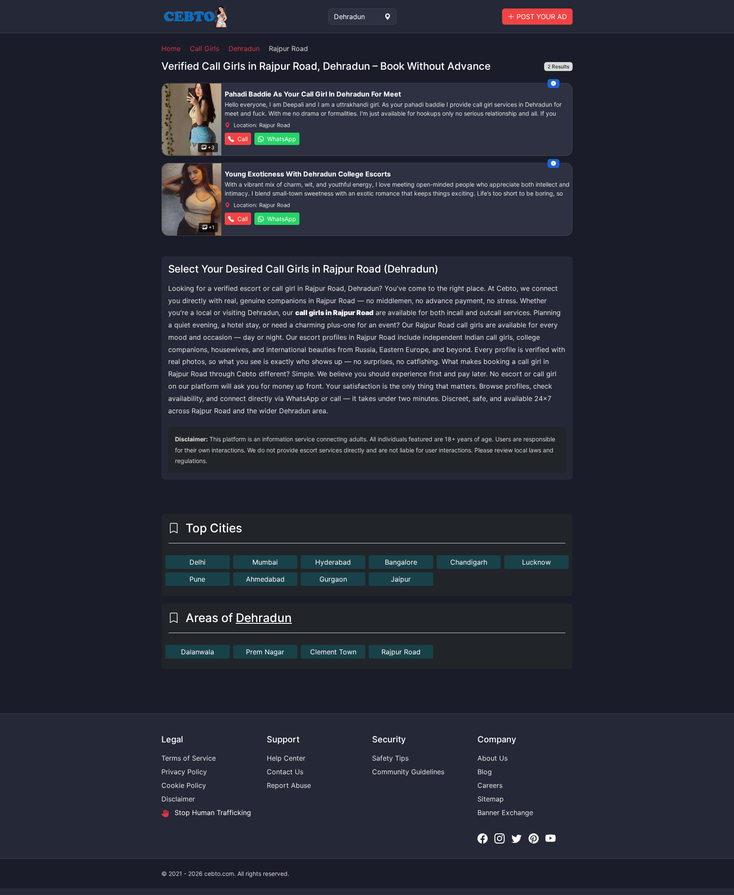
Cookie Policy (183, 785)
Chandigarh (468, 562)
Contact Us (285, 771)
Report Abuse (289, 785)
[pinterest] (533, 839)
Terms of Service (188, 758)
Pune (197, 579)
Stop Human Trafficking (211, 812)
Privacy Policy (184, 771)
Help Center (286, 758)
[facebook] (482, 839)
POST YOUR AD (540, 16)
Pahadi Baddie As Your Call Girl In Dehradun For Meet (313, 94)
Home (171, 48)
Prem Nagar (265, 652)
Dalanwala (197, 652)
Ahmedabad (265, 579)
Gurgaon (333, 579)
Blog (484, 771)
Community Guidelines (408, 771)
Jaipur (401, 579)
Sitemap (490, 799)
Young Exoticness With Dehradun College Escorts (308, 174)
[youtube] (550, 839)
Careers (490, 785)
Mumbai (265, 562)
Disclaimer (178, 799)
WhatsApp (280, 138)
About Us (492, 758)
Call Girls (204, 48)
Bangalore (401, 562)
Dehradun (244, 48)
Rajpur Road (401, 652)
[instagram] (499, 839)
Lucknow (536, 562)
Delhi (197, 562)
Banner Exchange (505, 812)
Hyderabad (333, 562)
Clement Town (333, 652)
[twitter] (516, 839)
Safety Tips (390, 758)
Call (242, 138)
